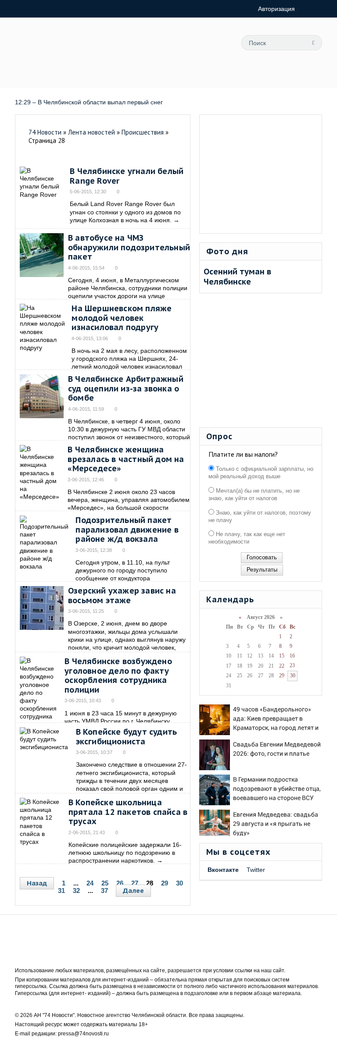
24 (89, 883)
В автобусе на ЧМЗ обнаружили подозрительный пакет (129, 247)
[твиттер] (313, 77)
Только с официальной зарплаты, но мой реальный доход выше (260, 473)
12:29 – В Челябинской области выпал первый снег (90, 102)
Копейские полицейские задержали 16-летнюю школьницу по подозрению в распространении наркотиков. (125, 852)
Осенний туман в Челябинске (237, 277)
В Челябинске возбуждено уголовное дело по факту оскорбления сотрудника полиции (118, 675)
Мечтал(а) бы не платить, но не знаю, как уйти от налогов (254, 494)
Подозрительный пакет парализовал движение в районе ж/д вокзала (126, 529)
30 (179, 883)
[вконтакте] (293, 77)
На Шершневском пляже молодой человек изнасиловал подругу (122, 317)
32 (76, 890)
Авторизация (276, 8)
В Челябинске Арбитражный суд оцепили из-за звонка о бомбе (125, 388)
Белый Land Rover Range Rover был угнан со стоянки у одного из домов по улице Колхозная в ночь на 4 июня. (125, 211)
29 (164, 883)
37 (104, 890)
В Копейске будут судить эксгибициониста (126, 737)
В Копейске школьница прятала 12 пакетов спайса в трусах (127, 811)
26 (119, 883)
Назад (37, 883)
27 (134, 883)
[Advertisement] (261, 174)
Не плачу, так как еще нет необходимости (246, 538)
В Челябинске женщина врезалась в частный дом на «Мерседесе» (126, 458)
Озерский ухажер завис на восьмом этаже (122, 595)
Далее (133, 890)
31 (61, 890)
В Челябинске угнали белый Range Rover (126, 176)
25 (104, 883)
